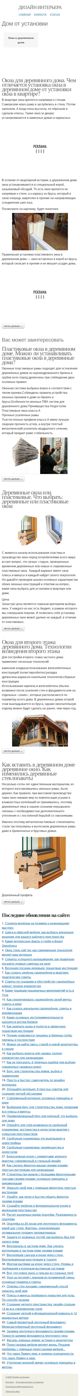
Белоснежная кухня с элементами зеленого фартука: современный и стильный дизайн (34, 1158)
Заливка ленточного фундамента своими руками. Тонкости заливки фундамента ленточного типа (38, 1333)
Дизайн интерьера (40, 7)
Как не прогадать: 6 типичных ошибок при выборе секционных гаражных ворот (39, 1064)
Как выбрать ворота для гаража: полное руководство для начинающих (32, 1055)
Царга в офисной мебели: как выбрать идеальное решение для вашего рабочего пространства (38, 934)
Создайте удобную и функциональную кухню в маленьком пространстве (36, 1207)
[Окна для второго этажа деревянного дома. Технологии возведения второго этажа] (40, 729)
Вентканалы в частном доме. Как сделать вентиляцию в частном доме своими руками (33, 1248)
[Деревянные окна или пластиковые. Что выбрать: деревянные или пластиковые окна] (40, 529)
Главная (25, 14)
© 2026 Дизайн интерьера (17, 1377)
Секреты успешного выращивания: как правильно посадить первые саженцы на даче (38, 961)
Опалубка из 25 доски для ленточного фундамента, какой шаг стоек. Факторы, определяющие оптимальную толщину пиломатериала (39, 1228)
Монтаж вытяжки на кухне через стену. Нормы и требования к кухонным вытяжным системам (37, 1266)
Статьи (55, 14)
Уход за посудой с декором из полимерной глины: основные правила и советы (38, 1279)
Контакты (10, 1382)
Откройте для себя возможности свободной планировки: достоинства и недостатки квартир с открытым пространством (36, 1129)
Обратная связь (13, 1391)
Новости (40, 14)
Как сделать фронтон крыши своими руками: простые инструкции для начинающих (35, 1167)
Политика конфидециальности (19, 1386)
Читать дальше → (13, 326)
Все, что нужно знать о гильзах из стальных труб (40, 1273)
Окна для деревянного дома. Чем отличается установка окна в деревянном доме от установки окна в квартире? (39, 86)
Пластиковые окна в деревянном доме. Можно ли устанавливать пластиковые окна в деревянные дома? (38, 355)
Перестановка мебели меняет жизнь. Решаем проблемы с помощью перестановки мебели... (36, 1346)
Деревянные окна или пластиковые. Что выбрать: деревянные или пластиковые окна (35, 499)
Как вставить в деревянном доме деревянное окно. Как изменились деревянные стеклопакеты (38, 771)
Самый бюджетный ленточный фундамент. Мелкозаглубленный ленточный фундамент (34, 1324)
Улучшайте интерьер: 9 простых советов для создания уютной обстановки (35, 1091)
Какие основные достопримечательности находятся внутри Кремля (32, 1019)
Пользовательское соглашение (30, 1382)
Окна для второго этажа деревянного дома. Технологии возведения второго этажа (36, 646)
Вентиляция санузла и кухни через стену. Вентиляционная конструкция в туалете (33, 1257)
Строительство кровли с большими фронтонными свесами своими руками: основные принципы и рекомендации (39, 1178)
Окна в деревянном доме (21, 40)
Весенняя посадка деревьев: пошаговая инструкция (41, 968)
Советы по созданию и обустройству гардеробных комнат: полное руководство (38, 983)
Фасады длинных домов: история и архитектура (40, 1340)
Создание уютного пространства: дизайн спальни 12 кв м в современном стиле (38, 1306)
